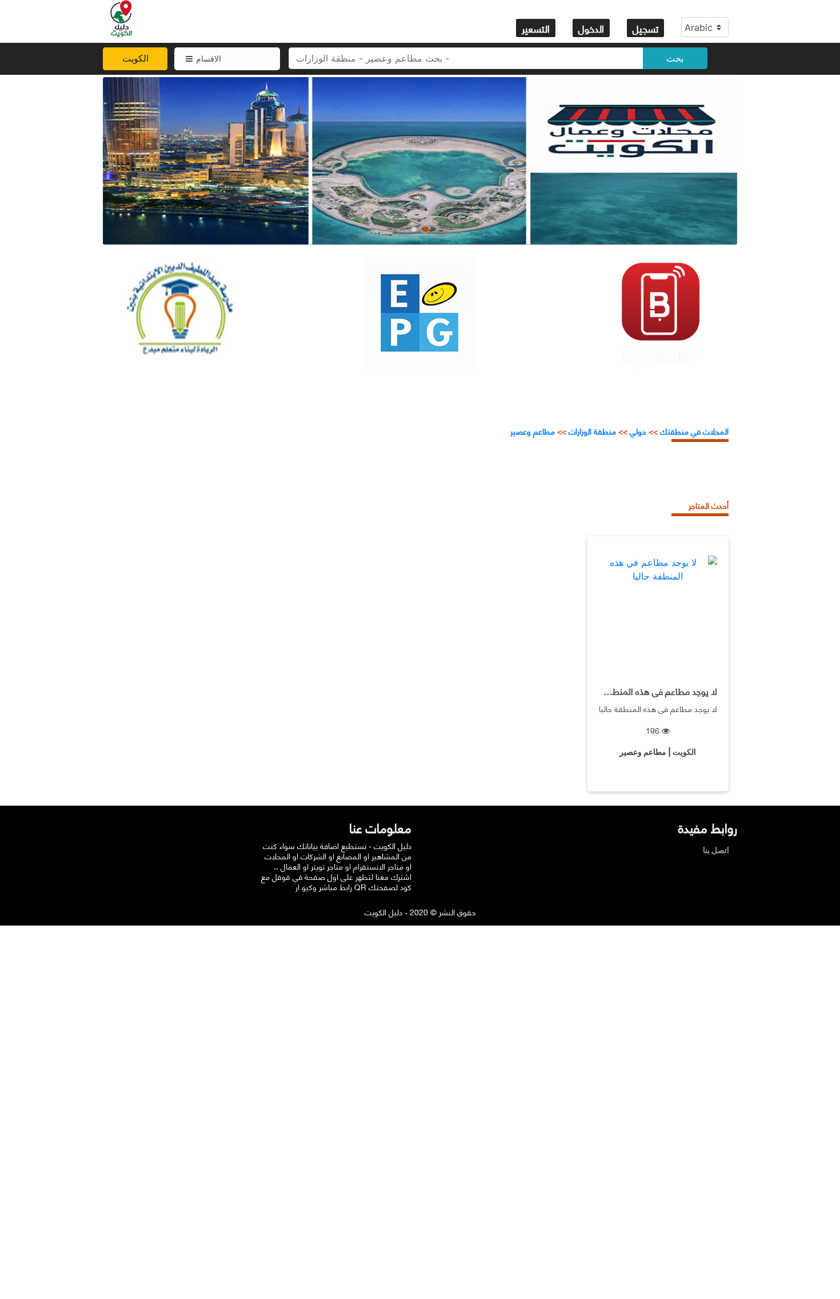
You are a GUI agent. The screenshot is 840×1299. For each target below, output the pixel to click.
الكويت (135, 58)
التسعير (536, 28)
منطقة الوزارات (592, 431)
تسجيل (645, 28)
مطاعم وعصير (532, 431)
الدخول (591, 28)
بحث (674, 58)
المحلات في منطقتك (693, 431)
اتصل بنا (718, 850)
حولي (638, 431)
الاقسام (208, 58)
